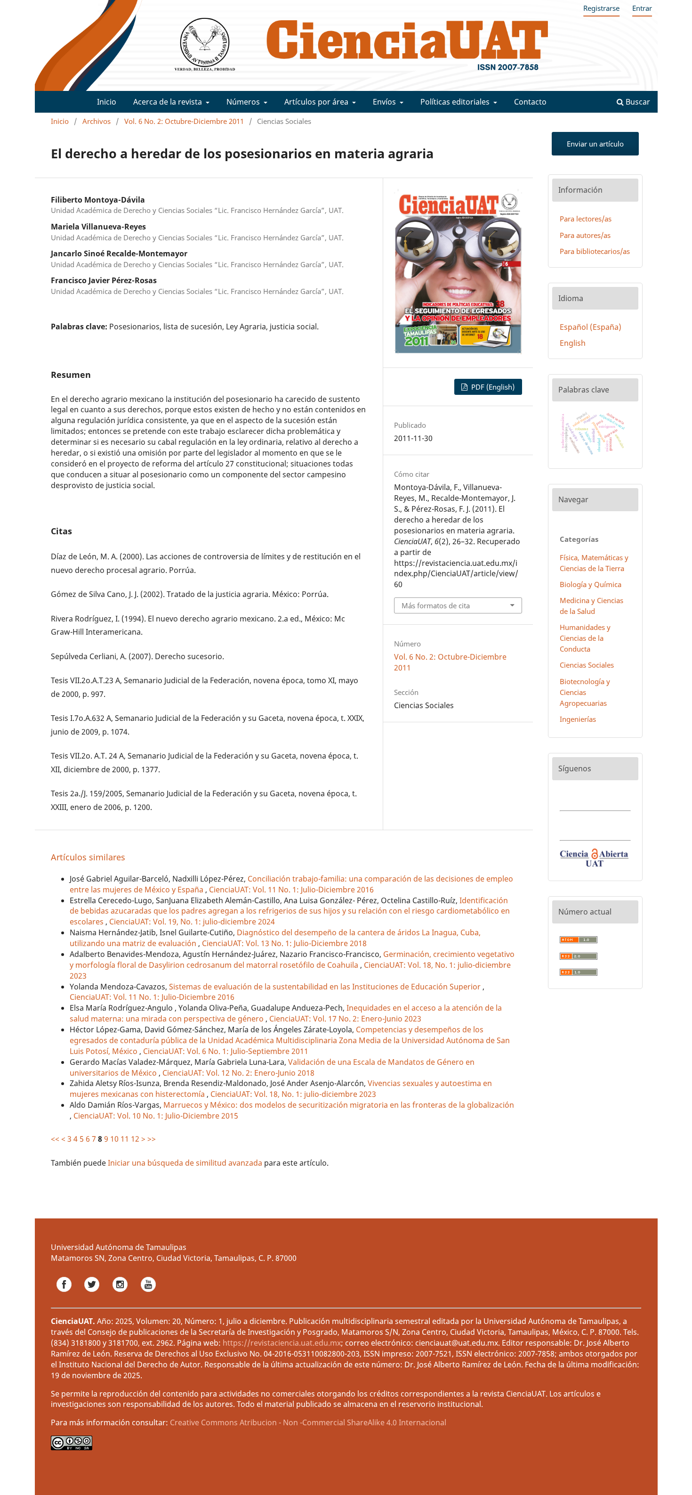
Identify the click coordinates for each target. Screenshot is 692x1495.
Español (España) (590, 327)
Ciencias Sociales (587, 665)
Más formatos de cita (436, 605)
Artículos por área (317, 102)
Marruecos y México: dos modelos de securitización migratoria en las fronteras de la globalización (338, 1105)
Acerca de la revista (168, 102)
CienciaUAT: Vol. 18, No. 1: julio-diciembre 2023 (293, 1094)
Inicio (106, 102)
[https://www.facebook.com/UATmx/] (65, 1294)
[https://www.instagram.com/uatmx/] (121, 1294)
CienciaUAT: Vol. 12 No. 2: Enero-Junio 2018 (238, 1073)
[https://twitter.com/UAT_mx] (93, 1294)
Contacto (530, 102)
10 (114, 1139)
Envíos (385, 102)
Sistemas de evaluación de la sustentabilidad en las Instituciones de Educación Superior (326, 986)
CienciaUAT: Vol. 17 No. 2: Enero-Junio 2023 (345, 1018)
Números (244, 102)
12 (135, 1139)
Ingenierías (578, 719)
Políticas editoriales (455, 102)
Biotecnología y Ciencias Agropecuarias (585, 692)
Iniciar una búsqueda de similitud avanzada (185, 1163)
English (573, 343)
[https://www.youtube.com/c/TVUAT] (148, 1294)
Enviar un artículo (595, 143)
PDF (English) (492, 387)
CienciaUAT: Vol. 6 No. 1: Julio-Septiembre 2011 (225, 1051)
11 (125, 1139)
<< (55, 1139)
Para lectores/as (586, 218)
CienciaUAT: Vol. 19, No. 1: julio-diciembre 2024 (192, 921)
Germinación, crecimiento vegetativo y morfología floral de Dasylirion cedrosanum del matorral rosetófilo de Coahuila (292, 959)
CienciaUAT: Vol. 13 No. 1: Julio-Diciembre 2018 (284, 943)
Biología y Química (590, 584)
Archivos (96, 121)
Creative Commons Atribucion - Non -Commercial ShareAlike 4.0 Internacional (308, 1422)
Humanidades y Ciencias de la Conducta (585, 638)
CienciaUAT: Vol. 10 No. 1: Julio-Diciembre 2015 (155, 1116)
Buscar (637, 102)
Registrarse (601, 8)
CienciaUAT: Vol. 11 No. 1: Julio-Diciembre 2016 (291, 889)
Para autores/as (585, 235)
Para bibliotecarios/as (595, 251)
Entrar (642, 8)
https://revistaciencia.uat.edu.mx (282, 1343)
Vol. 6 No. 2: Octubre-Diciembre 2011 (184, 121)
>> (151, 1139)
